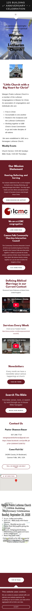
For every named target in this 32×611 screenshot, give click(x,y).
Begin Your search (16, 410)
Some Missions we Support (16, 200)
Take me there (16, 382)
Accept (16, 607)
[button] (16, 14)
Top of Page (16, 580)
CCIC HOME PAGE (16, 267)
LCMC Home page (16, 230)
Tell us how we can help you (16, 466)
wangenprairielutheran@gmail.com (16, 438)
